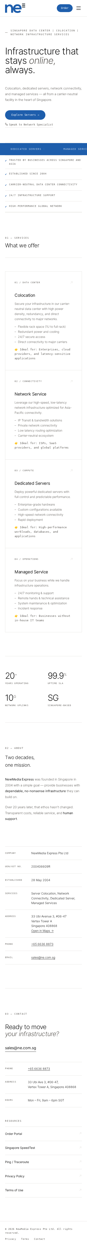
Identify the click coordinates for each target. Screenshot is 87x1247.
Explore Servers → (25, 114)
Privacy (10, 1239)
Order (64, 8)
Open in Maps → (42, 930)
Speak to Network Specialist (31, 124)
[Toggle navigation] (78, 8)
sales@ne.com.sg (43, 957)
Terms (25, 1239)
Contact (39, 1239)
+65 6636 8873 (42, 944)
